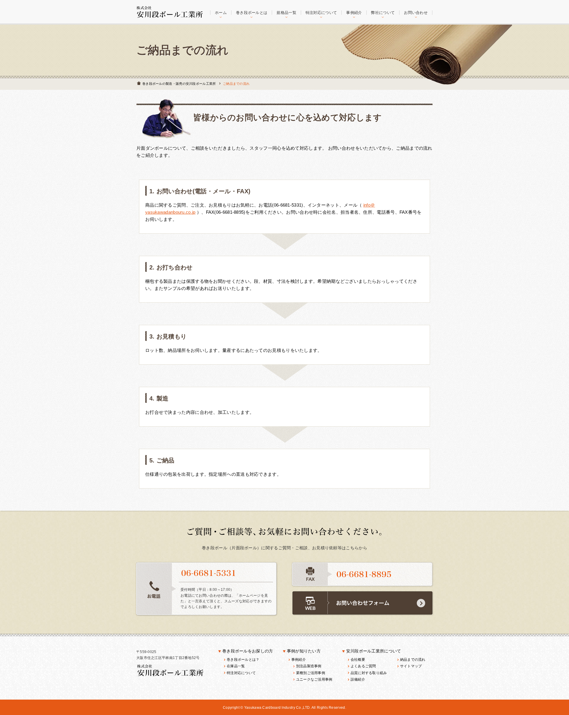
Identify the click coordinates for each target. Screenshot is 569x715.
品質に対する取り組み (369, 673)
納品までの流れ (413, 659)
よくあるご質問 (363, 666)
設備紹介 (358, 679)
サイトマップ (411, 666)
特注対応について (241, 673)
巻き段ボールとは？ (243, 659)
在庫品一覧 (236, 666)
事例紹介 (298, 659)
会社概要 (358, 659)
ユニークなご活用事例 (314, 679)
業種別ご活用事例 (310, 673)
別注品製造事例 (309, 666)
